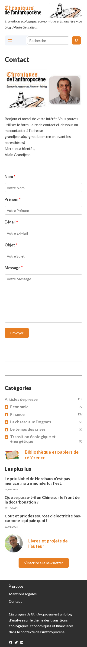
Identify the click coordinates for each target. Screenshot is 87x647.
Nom (10, 176)
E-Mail (11, 222)
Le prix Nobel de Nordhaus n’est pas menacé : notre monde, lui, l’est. (37, 481)
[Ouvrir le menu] (10, 40)
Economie (19, 407)
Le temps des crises (27, 429)
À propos (16, 586)
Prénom (13, 199)
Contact (15, 601)
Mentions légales (23, 594)
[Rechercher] (76, 40)
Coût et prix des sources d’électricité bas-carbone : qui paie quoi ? (43, 518)
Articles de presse (21, 399)
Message (14, 267)
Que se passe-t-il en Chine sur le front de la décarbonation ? (42, 499)
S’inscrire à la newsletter (43, 563)
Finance (17, 414)
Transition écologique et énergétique (33, 439)
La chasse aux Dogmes (30, 422)
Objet (11, 245)
